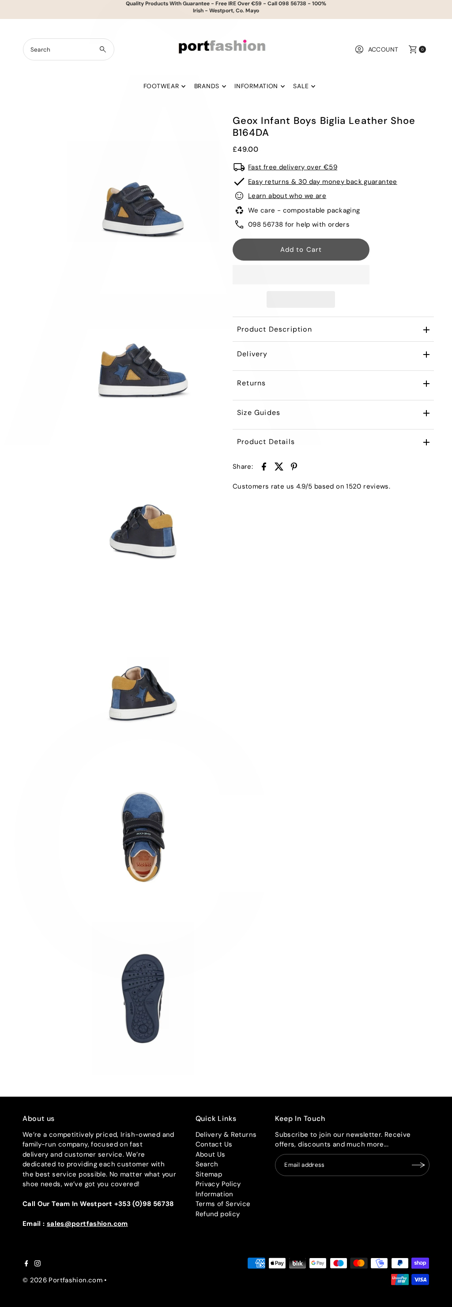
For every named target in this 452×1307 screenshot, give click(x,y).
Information (256, 86)
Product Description (274, 329)
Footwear (161, 86)
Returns (251, 383)
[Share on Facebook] (264, 466)
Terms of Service (223, 1203)
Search (207, 1164)
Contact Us (214, 1144)
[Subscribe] (418, 1165)
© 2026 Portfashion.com (62, 1280)
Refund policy (218, 1214)
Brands (206, 86)
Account (383, 49)
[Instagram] (37, 1264)
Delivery (252, 353)
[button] (301, 274)
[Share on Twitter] (279, 466)
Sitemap (209, 1174)
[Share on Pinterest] (294, 466)
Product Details (266, 441)
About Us (211, 1154)
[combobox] (69, 49)
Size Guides (258, 412)
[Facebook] (26, 1264)
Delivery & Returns (226, 1134)
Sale (301, 86)
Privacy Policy (218, 1184)
